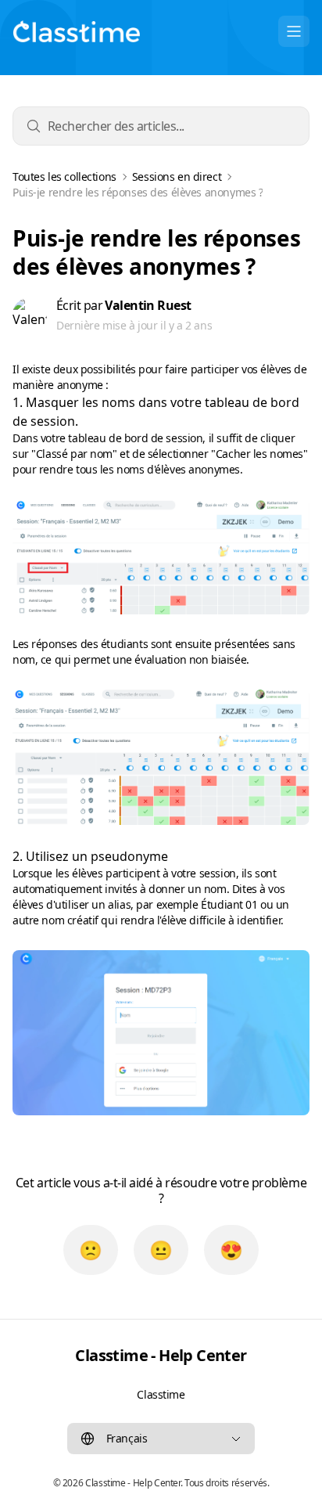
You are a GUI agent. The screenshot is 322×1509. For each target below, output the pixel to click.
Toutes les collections (64, 177)
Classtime (160, 1394)
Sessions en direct (176, 177)
